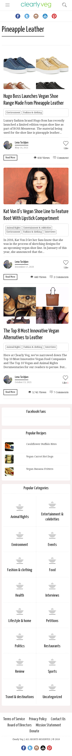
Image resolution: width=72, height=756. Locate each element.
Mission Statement (48, 725)
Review (19, 672)
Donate (34, 731)
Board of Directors (20, 725)
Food (52, 570)
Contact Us (58, 719)
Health (19, 595)
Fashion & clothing (32, 112)
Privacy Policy (38, 719)
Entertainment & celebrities (37, 228)
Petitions (52, 621)
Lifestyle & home (19, 621)
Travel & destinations (19, 697)
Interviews (50, 232)
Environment (13, 112)
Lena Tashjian (21, 142)
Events (52, 545)
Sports (52, 672)
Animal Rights (13, 228)
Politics (20, 646)
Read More (10, 157)
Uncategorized (52, 697)
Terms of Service (14, 719)
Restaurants (52, 646)
